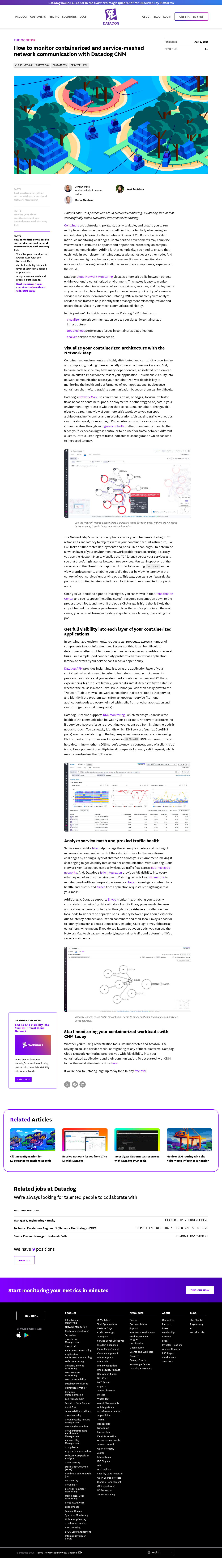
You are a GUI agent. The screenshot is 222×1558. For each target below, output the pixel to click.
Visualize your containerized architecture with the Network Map (114, 350)
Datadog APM (73, 668)
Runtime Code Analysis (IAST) (78, 1475)
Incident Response (107, 1344)
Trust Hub (167, 1361)
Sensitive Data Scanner (78, 1402)
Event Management (108, 1348)
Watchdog (103, 1398)
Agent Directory (106, 1390)
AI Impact (102, 1336)
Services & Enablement (142, 1332)
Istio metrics (156, 877)
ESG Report (168, 1353)
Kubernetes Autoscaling (78, 1350)
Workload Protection (76, 1426)
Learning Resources (141, 1368)
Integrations (104, 1456)
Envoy (112, 899)
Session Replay (73, 1510)
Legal (165, 1340)
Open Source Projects (109, 1477)
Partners (167, 1324)
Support (134, 1328)
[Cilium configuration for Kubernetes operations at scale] (35, 1148)
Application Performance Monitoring (78, 1356)
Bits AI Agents (105, 1357)
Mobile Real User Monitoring (74, 1497)
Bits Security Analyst (108, 1369)
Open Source (137, 1347)
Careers (166, 1336)
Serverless (70, 1335)
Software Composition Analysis (77, 1457)
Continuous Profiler (75, 1387)
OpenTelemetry (105, 1448)
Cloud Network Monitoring (94, 276)
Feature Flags (104, 1328)
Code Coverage (105, 1332)
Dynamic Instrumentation (74, 1393)
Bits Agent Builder (107, 1373)
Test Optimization (107, 1324)
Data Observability (75, 1379)
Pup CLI (101, 1386)
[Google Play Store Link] (26, 1336)
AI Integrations (105, 1407)
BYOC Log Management (78, 1531)
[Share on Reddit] (75, 1084)
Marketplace (104, 1469)
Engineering (196, 1324)
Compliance (71, 1447)
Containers (71, 225)
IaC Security (71, 1480)
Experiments (72, 1506)
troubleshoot (76, 330)
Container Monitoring (77, 1330)
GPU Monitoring (106, 1485)
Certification (136, 1343)
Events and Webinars (141, 1351)
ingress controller (114, 426)
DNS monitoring (114, 714)
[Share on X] (67, 1084)
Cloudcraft (70, 1346)
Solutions (69, 16)
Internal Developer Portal (75, 1537)
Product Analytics (74, 1502)
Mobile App (103, 1431)
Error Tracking (72, 1527)
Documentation (138, 1324)
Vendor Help (169, 1357)
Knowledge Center (140, 1364)
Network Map (87, 396)
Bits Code (102, 1361)
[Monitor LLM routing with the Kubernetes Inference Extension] (192, 1148)
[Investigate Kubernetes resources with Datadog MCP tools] (139, 1148)
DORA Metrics (105, 1490)
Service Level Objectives (110, 1340)
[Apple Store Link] (20, 1335)
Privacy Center (138, 1360)
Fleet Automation (107, 1436)
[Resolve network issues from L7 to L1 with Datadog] (87, 1148)
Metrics (101, 1394)
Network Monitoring (76, 1326)
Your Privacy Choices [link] (65, 1552)
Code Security (72, 1462)
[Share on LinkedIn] (82, 1084)
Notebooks (103, 1427)
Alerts (100, 1452)
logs (131, 882)
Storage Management (109, 1481)
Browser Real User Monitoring (75, 1490)
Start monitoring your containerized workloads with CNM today (116, 1033)
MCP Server (103, 1382)
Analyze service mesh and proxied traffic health (112, 840)
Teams (100, 1419)
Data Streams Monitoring (72, 1374)
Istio (95, 848)
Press (165, 1328)
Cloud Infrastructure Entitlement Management (76, 1433)
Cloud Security (73, 1415)
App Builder (103, 1415)
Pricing (133, 1319)
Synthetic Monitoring (76, 1515)
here (114, 1063)
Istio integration (111, 872)
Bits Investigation (107, 1365)
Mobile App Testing (75, 1519)
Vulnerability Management (72, 1441)
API (99, 1465)
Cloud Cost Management (72, 1340)
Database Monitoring (76, 1383)
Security (134, 1355)
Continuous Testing (75, 1523)
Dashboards (103, 1423)
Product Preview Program (139, 1338)
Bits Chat (102, 1378)
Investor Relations (172, 1344)
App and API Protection (78, 1451)
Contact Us (168, 1319)
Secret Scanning (106, 1494)
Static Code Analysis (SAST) (76, 1468)
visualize (73, 319)
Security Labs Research (110, 1473)
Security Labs (197, 1332)
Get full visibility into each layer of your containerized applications (118, 631)
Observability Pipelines (78, 1411)
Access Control (105, 1444)
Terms (40, 1552)
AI (191, 1328)
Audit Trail (70, 1407)
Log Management (74, 1398)
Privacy (49, 1552)
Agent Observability (108, 1402)
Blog (156, 16)
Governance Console (108, 1440)
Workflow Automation (109, 1411)
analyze (72, 336)
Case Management (107, 1353)
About (146, 16)
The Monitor (24, 40)
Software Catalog (74, 1361)
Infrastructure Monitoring (72, 1321)
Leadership (168, 1332)
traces (101, 886)
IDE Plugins (103, 1461)
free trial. (141, 1070)
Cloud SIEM (71, 1484)
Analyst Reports (171, 1348)
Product (21, 16)
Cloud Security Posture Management (77, 1421)
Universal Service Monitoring (74, 1367)
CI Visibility (103, 1319)
